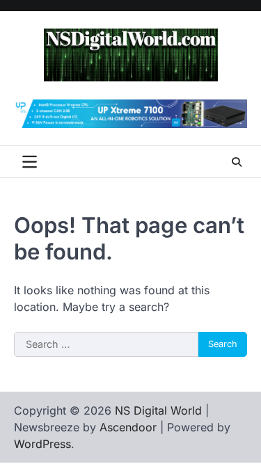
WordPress (42, 444)
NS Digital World (158, 410)
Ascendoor (128, 427)
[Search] (236, 162)
